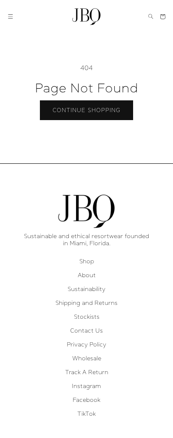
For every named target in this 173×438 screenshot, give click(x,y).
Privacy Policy (86, 344)
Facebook (86, 400)
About (87, 275)
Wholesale (86, 358)
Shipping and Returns (86, 303)
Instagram (86, 386)
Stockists (87, 317)
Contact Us (86, 330)
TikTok (86, 414)
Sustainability (86, 289)
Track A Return (86, 372)
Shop (86, 261)
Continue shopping (86, 110)
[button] (10, 16)
